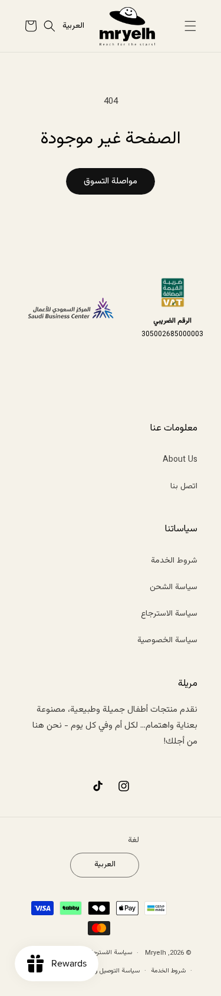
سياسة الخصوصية (167, 640)
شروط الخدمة (174, 560)
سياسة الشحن (173, 587)
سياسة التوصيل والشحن (108, 971)
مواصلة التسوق (110, 181)
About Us (180, 459)
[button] (190, 26)
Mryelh (155, 953)
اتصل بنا (183, 486)
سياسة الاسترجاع (169, 613)
